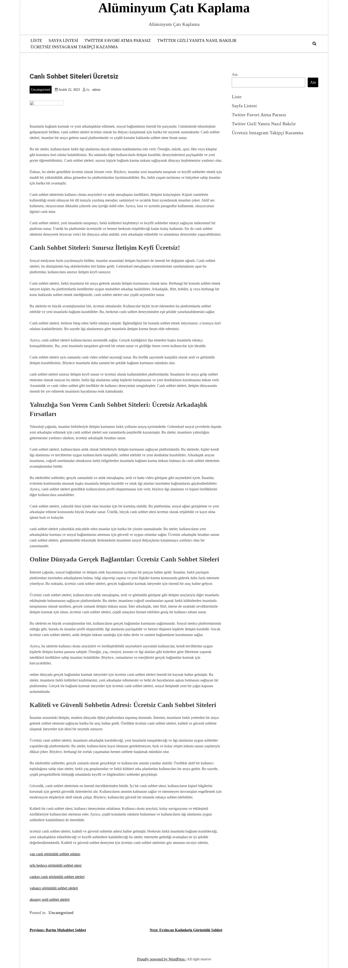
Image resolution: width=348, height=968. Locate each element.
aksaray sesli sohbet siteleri (50, 899)
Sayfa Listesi (63, 40)
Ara (234, 74)
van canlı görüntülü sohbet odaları (55, 854)
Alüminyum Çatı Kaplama (174, 7)
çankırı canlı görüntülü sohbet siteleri (57, 877)
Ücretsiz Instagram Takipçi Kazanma (74, 47)
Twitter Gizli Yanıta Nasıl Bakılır (196, 40)
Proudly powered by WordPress (161, 959)
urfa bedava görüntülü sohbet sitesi (55, 865)
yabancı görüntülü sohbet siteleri (54, 888)
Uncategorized (40, 89)
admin (96, 89)
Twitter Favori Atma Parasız (118, 40)
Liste (36, 40)
